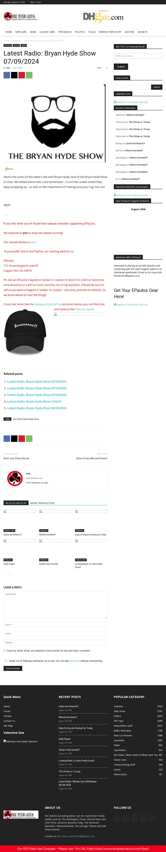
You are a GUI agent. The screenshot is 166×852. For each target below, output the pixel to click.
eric (8, 68)
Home (8, 31)
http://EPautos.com (34, 478)
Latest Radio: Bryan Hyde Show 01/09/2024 (36, 395)
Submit (121, 66)
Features (17, 40)
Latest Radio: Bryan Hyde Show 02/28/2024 (36, 408)
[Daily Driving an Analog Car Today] (91, 521)
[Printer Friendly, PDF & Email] (55, 169)
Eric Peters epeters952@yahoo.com (76, 836)
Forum (7, 711)
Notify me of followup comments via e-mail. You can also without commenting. (55, 660)
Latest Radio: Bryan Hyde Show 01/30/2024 (36, 381)
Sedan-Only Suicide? (49, 564)
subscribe (75, 660)
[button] (158, 32)
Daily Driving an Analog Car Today (90, 534)
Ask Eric (130, 31)
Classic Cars (47, 31)
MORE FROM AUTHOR (42, 503)
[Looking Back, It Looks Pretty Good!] (91, 550)
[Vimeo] (134, 818)
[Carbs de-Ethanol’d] (20, 521)
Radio (24, 45)
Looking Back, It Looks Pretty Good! (76, 760)
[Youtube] (152, 818)
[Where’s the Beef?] (55, 521)
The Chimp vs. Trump (139, 122)
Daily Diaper (9, 564)
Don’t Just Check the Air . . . (18, 458)
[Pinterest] (21, 75)
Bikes (33, 31)
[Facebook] (7, 75)
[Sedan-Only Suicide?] (55, 550)
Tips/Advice (65, 31)
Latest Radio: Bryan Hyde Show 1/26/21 (34, 401)
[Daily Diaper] (20, 550)
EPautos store (84, 309)
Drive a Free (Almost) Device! (92, 458)
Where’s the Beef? (47, 534)
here (33, 242)
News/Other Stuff (110, 31)
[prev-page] (6, 574)
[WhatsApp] (29, 75)
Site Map (8, 725)
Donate (142, 31)
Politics (80, 31)
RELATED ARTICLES (16, 503)
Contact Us (9, 720)
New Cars (21, 31)
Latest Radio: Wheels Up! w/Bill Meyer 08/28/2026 (78, 783)
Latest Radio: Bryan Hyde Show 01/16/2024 (36, 388)
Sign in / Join (35, 2)
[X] (14, 75)
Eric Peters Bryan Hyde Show (26, 419)
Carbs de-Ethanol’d (12, 534)
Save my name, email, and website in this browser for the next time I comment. (48, 650)
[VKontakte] (143, 818)
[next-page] (11, 574)
